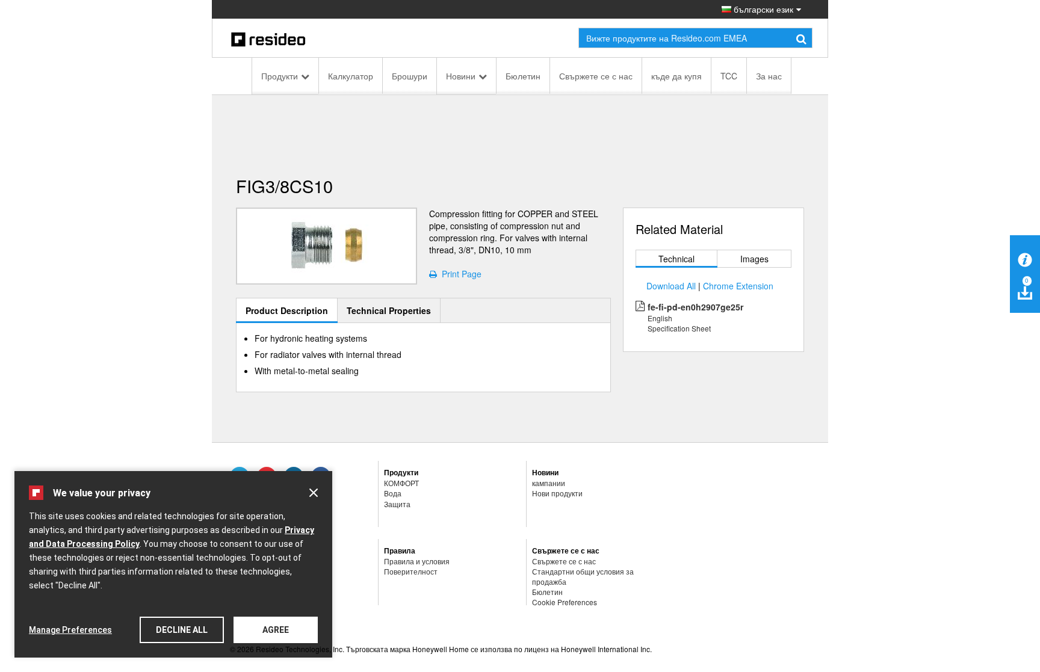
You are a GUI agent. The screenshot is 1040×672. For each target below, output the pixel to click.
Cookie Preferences (564, 602)
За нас (769, 76)
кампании (548, 483)
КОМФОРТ (401, 483)
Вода (392, 493)
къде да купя (676, 76)
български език (762, 9)
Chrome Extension (738, 286)
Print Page (459, 274)
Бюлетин (523, 76)
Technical (676, 259)
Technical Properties (389, 310)
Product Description (287, 310)
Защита (397, 504)
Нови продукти (557, 493)
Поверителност (411, 571)
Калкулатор (350, 76)
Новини (460, 76)
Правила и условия (417, 561)
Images (754, 259)
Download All (671, 286)
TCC (728, 76)
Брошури (409, 76)
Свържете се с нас (596, 76)
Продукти (279, 76)
